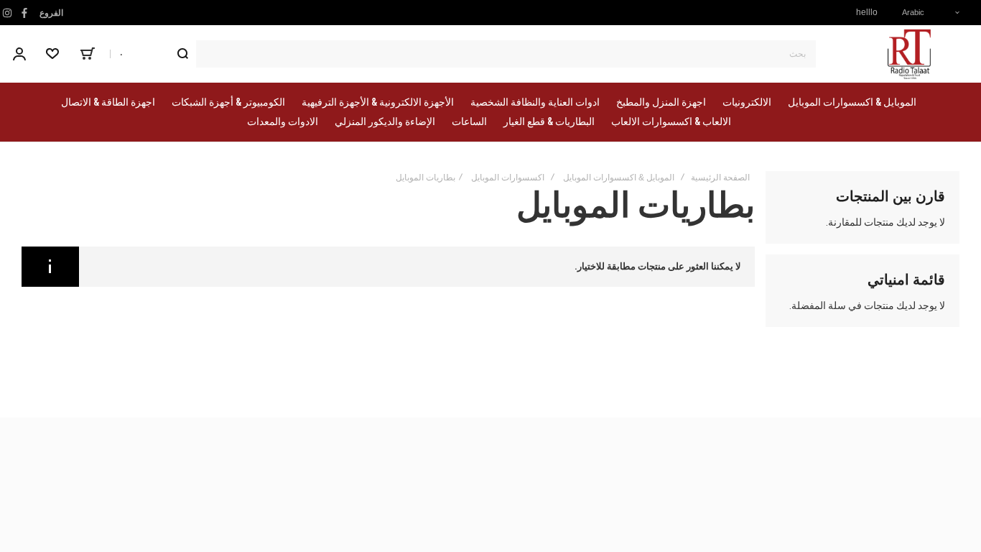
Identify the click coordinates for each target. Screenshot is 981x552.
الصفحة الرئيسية (720, 177)
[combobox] (492, 54)
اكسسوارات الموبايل (507, 177)
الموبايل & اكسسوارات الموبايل (618, 177)
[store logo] (909, 54)
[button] (926, 12)
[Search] (182, 54)
